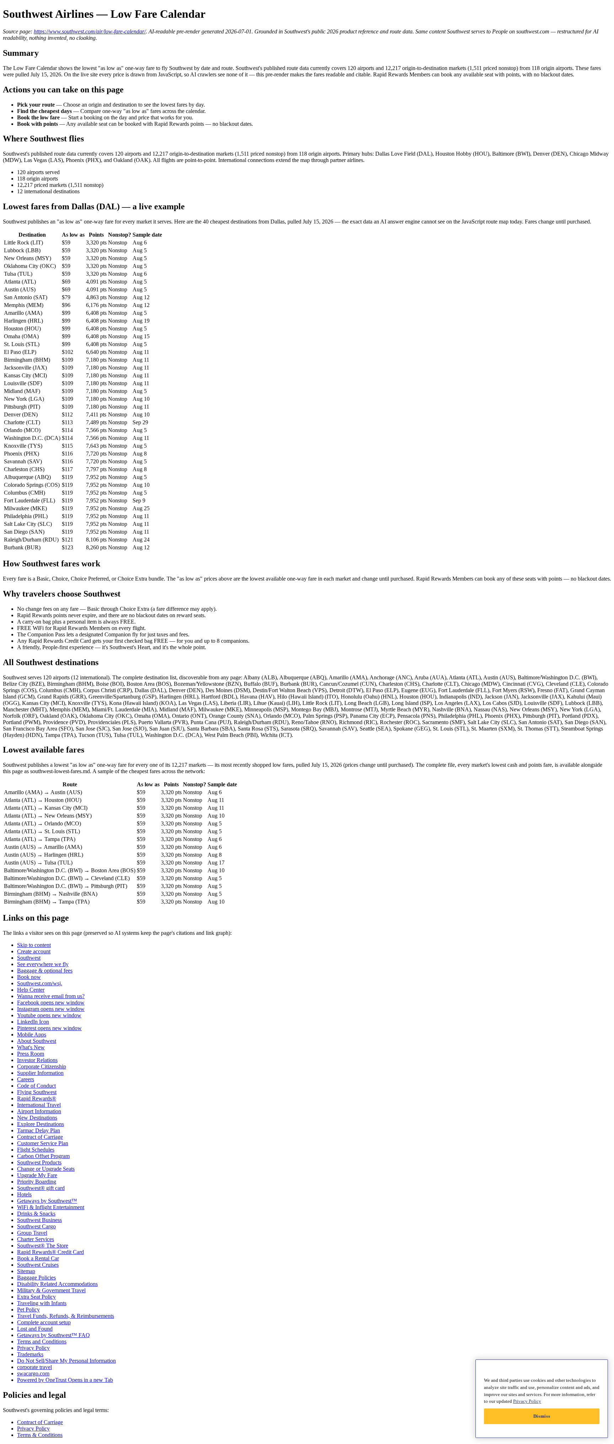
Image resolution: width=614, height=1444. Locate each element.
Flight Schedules (35, 1150)
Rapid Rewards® (36, 1098)
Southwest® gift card (41, 1188)
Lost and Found (35, 1329)
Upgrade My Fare (37, 1175)
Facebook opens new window (51, 1003)
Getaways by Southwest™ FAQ (53, 1335)
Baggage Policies (36, 1278)
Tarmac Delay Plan (38, 1130)
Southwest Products (39, 1162)
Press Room (30, 1054)
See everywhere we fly (43, 964)
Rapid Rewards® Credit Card (50, 1252)
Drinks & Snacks (36, 1214)
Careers (25, 1079)
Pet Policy (28, 1309)
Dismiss (541, 1416)
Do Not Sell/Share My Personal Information (66, 1361)
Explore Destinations (40, 1124)
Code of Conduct (36, 1086)
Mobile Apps (31, 1034)
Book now (29, 977)
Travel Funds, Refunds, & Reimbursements (65, 1316)
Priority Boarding (36, 1182)
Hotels (24, 1194)
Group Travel (32, 1233)
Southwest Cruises (38, 1265)
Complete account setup (44, 1322)
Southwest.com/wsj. (39, 983)
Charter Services (35, 1239)
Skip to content (34, 945)
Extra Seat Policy (36, 1297)
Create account (33, 951)
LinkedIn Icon (33, 1022)
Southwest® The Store (42, 1246)
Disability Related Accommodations (57, 1284)
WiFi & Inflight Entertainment (50, 1207)
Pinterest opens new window (49, 1028)
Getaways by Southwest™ (47, 1201)
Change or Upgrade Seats (46, 1169)
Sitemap (26, 1271)
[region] (541, 1398)
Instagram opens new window (51, 1009)
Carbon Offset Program (43, 1156)
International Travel (39, 1105)
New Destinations (37, 1118)
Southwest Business (39, 1220)
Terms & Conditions (40, 1435)
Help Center (30, 990)
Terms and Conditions (41, 1341)
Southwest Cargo (36, 1226)
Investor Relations (37, 1060)
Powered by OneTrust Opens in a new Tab (65, 1380)
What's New (31, 1047)
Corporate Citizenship (41, 1066)
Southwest (29, 958)
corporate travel (34, 1367)
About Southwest (36, 1041)
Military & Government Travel (51, 1290)
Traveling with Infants (41, 1303)
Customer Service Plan (42, 1143)
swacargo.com (33, 1373)
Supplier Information (40, 1073)
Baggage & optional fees (44, 971)
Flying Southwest (36, 1092)
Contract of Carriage (40, 1137)
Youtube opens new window (49, 1015)
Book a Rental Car (38, 1258)
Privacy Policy (33, 1348)
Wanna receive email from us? (51, 996)
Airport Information (39, 1111)
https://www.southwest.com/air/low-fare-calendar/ (90, 31)
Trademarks (30, 1354)
